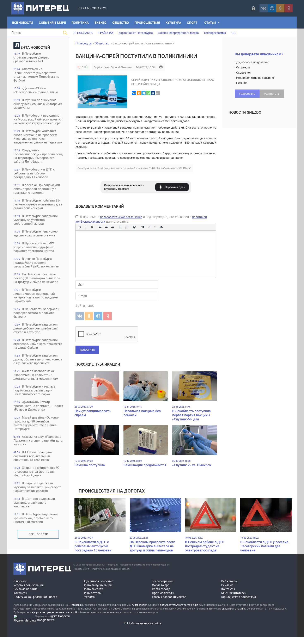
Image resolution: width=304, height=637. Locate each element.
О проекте (20, 581)
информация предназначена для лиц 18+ (54, 612)
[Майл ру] (272, 8)
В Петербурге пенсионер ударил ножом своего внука (35, 233)
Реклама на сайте (25, 589)
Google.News (45, 620)
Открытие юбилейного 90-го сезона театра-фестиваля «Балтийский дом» (36, 471)
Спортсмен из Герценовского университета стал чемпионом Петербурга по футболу (36, 74)
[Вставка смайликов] (135, 227)
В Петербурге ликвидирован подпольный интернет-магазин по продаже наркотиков (35, 295)
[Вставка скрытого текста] (161, 227)
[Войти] (253, 8)
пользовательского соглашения (179, 604)
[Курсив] (86, 227)
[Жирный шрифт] (80, 227)
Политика (80, 22)
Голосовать (247, 93)
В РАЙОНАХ (106, 33)
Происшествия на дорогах (112, 491)
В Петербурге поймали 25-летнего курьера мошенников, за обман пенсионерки (37, 204)
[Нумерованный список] (127, 227)
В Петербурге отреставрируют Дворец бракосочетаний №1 (31, 57)
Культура (173, 22)
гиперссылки (139, 604)
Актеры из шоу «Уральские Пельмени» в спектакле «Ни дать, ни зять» (38, 440)
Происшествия (147, 22)
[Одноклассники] (280, 8)
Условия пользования (28, 585)
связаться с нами (232, 608)
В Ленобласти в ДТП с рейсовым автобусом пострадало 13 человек (34, 173)
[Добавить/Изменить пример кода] (149, 227)
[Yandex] (288, 8)
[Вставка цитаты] (143, 227)
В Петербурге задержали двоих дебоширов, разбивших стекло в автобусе (35, 328)
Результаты (272, 93)
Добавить (87, 350)
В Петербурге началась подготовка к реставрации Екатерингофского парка (34, 390)
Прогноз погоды (163, 593)
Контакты (20, 593)
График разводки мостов (169, 597)
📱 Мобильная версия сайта (142, 623)
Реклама (89, 597)
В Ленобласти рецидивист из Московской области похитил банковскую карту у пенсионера (37, 119)
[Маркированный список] (120, 227)
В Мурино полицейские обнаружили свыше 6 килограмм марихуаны (37, 104)
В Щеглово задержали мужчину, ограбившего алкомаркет (34, 502)
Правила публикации (97, 585)
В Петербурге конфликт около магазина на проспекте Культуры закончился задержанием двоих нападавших (37, 136)
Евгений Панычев (121, 67)
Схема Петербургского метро (178, 33)
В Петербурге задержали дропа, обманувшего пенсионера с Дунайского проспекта (37, 359)
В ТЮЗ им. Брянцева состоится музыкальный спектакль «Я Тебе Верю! (32, 456)
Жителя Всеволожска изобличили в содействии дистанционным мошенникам (35, 375)
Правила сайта (93, 589)
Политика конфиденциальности (35, 597)
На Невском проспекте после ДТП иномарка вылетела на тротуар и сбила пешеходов (36, 278)
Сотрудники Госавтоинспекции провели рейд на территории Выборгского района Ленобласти (38, 155)
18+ (233, 33)
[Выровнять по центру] (106, 227)
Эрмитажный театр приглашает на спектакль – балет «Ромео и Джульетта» (38, 406)
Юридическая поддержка (238, 597)
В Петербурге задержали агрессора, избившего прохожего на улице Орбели (37, 344)
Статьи (210, 22)
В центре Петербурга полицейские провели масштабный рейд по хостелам (36, 262)
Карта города (161, 589)
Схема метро (160, 585)
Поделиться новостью (98, 581)
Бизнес (101, 22)
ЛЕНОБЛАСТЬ (83, 33)
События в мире (52, 22)
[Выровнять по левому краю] (100, 227)
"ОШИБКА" (184, 168)
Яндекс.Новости (59, 616)
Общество (120, 22)
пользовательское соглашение (121, 217)
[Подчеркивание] (92, 227)
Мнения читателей (233, 593)
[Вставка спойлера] (155, 227)
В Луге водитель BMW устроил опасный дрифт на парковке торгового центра (33, 247)
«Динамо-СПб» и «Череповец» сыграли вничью (35, 90)
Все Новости (22, 22)
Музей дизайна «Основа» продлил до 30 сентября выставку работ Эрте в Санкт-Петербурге (36, 423)
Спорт (192, 22)
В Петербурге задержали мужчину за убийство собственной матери (35, 219)
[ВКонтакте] (264, 8)
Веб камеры (229, 581)
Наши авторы (92, 593)
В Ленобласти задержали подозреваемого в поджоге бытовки (36, 312)
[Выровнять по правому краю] (112, 227)
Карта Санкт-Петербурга (135, 33)
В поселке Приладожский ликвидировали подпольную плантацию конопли (36, 188)
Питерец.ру (83, 43)
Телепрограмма (215, 33)
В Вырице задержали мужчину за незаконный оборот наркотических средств (37, 487)
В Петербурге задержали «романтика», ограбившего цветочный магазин (35, 518)
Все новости (38, 534)
